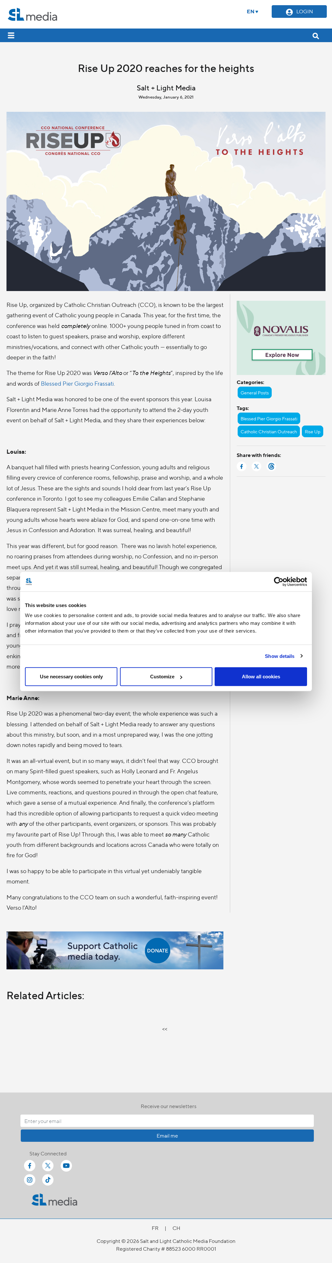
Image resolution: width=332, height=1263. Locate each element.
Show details (279, 656)
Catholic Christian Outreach (269, 431)
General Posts (255, 392)
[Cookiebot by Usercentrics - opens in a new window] (278, 581)
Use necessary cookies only (71, 676)
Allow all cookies (261, 676)
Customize (162, 676)
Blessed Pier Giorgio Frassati (77, 383)
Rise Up (312, 431)
